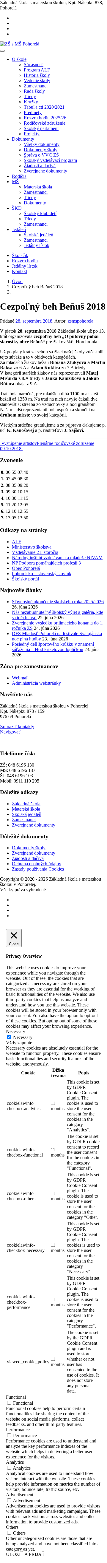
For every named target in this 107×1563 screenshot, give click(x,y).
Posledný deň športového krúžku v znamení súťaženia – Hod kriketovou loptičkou (53, 647)
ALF (16, 541)
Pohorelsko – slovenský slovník (41, 573)
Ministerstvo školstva (31, 546)
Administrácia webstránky (36, 683)
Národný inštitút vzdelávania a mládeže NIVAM (57, 557)
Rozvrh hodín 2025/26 (45, 117)
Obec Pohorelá (26, 568)
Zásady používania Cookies (38, 868)
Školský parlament (41, 128)
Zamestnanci (36, 85)
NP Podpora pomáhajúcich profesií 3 (46, 562)
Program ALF (37, 69)
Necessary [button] (15, 1031)
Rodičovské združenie (44, 123)
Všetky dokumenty (41, 144)
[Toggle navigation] (2, 51)
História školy (37, 75)
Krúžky (31, 101)
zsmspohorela (80, 320)
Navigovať (10, 731)
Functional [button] (16, 1397)
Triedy (30, 96)
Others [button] (12, 1527)
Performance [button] (18, 1429)
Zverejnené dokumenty (45, 170)
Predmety (33, 112)
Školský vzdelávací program (50, 160)
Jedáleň (19, 229)
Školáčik (20, 255)
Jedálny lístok (36, 245)
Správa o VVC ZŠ (41, 154)
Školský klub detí (40, 213)
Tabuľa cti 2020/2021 (44, 107)
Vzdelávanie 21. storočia (35, 552)
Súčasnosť (33, 64)
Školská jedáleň (38, 234)
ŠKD (17, 208)
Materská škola (38, 186)
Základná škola (26, 803)
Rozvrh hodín (25, 260)
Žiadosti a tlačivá (40, 165)
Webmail (20, 677)
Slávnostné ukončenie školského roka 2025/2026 (58, 601)
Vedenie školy (37, 80)
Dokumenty (23, 139)
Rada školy (34, 91)
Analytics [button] (15, 1462)
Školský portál (25, 578)
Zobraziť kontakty (17, 726)
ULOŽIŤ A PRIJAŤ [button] (25, 1554)
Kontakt (19, 271)
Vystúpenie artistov (18, 443)
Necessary (22, 1037)
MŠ (15, 181)
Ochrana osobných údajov (36, 863)
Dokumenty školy (40, 149)
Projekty (32, 133)
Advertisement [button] (19, 1494)
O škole (19, 59)
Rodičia (19, 176)
